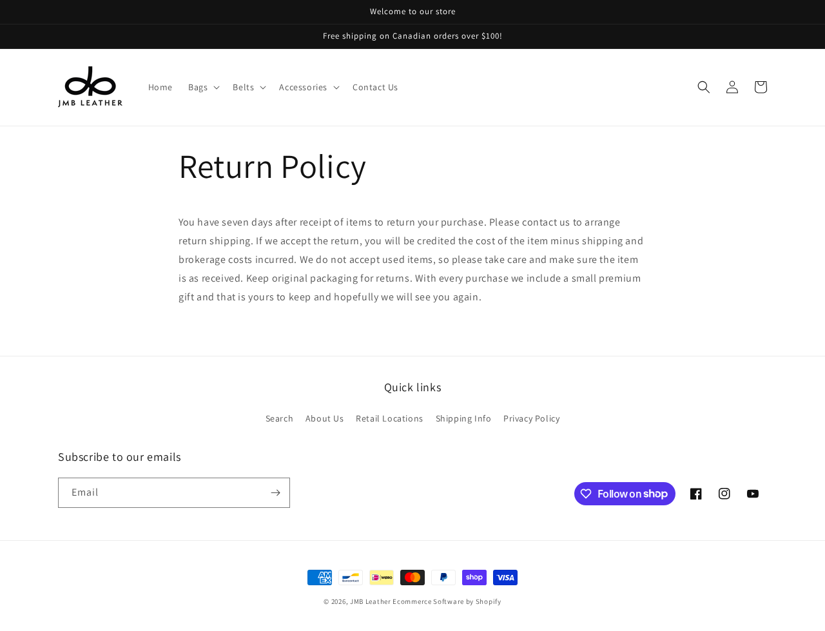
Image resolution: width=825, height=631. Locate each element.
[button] (202, 87)
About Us (325, 418)
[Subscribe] (275, 493)
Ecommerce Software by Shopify (447, 601)
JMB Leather (370, 601)
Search (280, 418)
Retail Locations (389, 418)
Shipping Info (464, 418)
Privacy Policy (531, 418)
